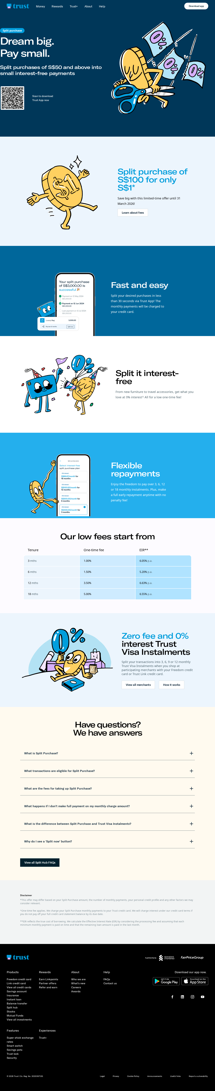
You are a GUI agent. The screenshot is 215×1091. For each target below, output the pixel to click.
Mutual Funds (15, 1015)
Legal (102, 1076)
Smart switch (15, 1045)
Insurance (13, 995)
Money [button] (40, 6)
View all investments (19, 1019)
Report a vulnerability (198, 1076)
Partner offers (47, 983)
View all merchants (138, 685)
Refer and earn (48, 987)
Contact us (110, 983)
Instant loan (14, 999)
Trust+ (74, 6)
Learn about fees (133, 213)
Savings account (17, 991)
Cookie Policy (133, 1076)
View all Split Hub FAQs (39, 862)
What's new (78, 983)
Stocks (11, 1011)
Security (12, 1057)
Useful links (175, 1076)
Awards (75, 991)
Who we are (78, 979)
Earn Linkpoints (48, 979)
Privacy (116, 1076)
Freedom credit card (19, 979)
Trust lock (13, 1053)
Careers (76, 987)
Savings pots (14, 1049)
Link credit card (16, 983)
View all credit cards (19, 987)
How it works (171, 685)
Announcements (154, 1076)
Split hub (12, 1007)
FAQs (106, 979)
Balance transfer (17, 1003)
